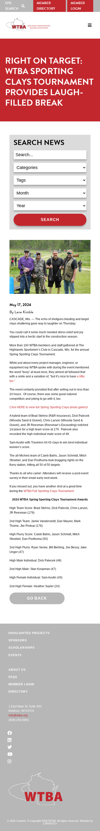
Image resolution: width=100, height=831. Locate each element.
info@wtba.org (18, 715)
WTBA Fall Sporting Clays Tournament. (49, 491)
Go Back (37, 598)
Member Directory (46, 5)
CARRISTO (50, 823)
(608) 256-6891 (18, 720)
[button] (15, 6)
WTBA (28, 24)
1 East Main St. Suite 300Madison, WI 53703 (25, 708)
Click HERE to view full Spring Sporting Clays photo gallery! (48, 407)
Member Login (78, 5)
